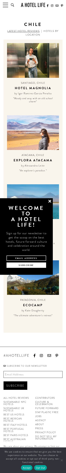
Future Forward (47, 408)
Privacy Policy (45, 432)
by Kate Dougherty (33, 310)
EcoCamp (33, 305)
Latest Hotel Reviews (23, 31)
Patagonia (28, 300)
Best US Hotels (14, 414)
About (39, 424)
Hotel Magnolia (33, 88)
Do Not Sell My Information (46, 437)
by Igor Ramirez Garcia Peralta (33, 93)
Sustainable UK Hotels (14, 409)
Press (39, 428)
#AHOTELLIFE (16, 356)
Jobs (38, 416)
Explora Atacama (33, 160)
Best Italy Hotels (15, 425)
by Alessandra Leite (33, 165)
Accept (27, 467)
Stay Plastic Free (47, 412)
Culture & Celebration (44, 403)
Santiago (28, 83)
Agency (40, 420)
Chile (33, 24)
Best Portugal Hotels (14, 430)
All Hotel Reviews (16, 398)
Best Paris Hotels (16, 435)
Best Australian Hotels (15, 440)
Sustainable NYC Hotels (15, 403)
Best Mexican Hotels (13, 420)
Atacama (28, 155)
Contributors (45, 398)
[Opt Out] (61, 460)
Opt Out (40, 467)
